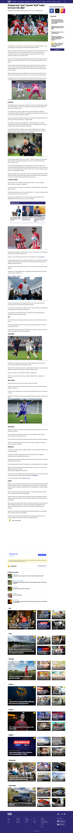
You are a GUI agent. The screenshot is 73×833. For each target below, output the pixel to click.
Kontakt (42, 826)
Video (35, 818)
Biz (8, 821)
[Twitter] (57, 11)
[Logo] (9, 2)
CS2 (9, 725)
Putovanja (18, 819)
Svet (53, 625)
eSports (26, 818)
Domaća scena (55, 714)
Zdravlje (18, 818)
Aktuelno (11, 647)
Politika (40, 612)
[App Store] (61, 824)
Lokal (26, 822)
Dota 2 (39, 724)
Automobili (27, 821)
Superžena (18, 822)
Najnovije (14, 1)
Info (8, 818)
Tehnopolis (27, 819)
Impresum (42, 819)
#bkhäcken (35, 475)
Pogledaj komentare (42, 565)
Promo (39, 636)
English (39, 740)
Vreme (35, 822)
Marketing (43, 818)
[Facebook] (51, 11)
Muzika (10, 699)
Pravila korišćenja (44, 821)
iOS (53, 768)
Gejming (39, 764)
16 (8, 566)
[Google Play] (61, 821)
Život (9, 822)
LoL (38, 715)
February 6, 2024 (26, 478)
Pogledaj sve (57, 49)
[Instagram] (63, 11)
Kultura (17, 821)
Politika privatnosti (44, 822)
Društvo (15, 593)
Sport (9, 819)
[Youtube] (64, 814)
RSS (41, 825)
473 (11, 574)
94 (11, 593)
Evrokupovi (15, 587)
